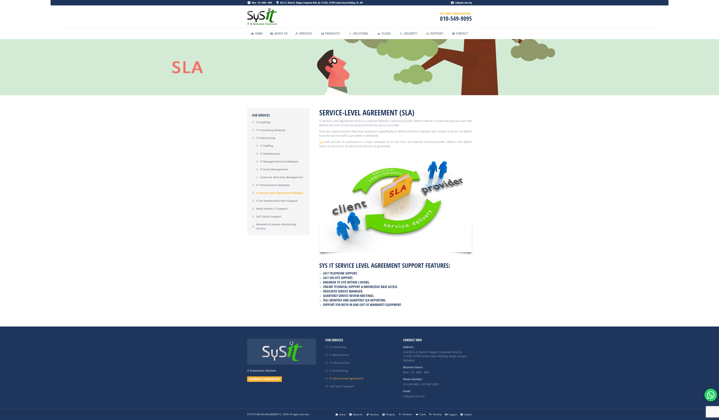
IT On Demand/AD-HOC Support (277, 201)
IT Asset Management (274, 169)
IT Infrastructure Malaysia (272, 185)
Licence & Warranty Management (281, 177)
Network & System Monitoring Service (276, 226)
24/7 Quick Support (268, 216)
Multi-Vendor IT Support (272, 208)
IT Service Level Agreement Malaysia (279, 193)
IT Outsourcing (265, 138)
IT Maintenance (270, 153)
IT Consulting (338, 347)
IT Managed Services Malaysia (279, 161)
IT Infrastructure (340, 362)
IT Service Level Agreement (346, 378)
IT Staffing (266, 146)
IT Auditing (263, 122)
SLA (321, 142)
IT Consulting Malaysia (270, 130)
